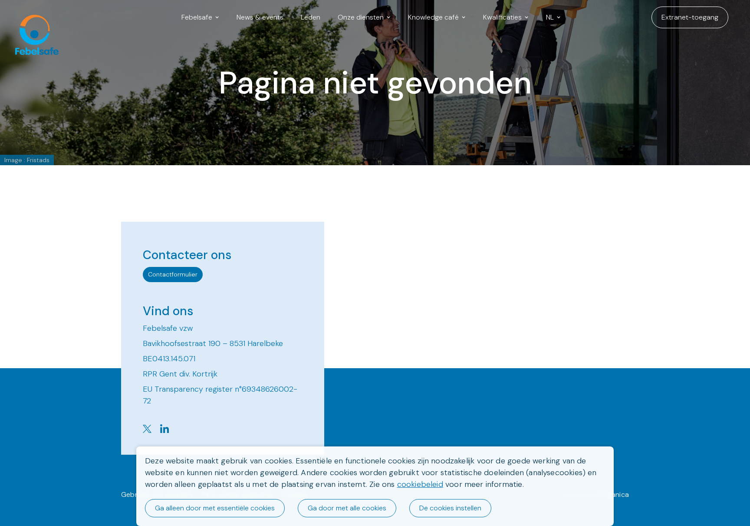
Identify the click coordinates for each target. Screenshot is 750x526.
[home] (32, 17)
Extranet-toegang (689, 17)
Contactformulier (172, 274)
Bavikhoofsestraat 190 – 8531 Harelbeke (213, 343)
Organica (614, 494)
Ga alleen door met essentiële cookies (215, 508)
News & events (260, 17)
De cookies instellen (450, 508)
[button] (200, 17)
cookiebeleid (420, 484)
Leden (310, 17)
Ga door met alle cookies (347, 508)
